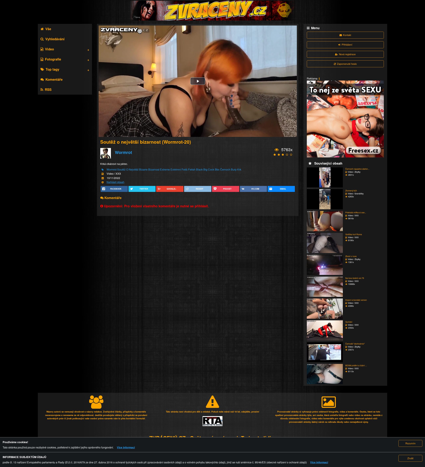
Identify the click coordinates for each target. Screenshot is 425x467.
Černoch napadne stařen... (357, 168)
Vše (48, 28)
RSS (48, 89)
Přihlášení (347, 44)
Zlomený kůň (351, 190)
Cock (211, 169)
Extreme (165, 169)
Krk (239, 169)
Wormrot (123, 152)
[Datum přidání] (102, 178)
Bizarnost (153, 169)
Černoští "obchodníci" (355, 343)
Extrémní (175, 169)
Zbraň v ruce (351, 256)
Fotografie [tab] (53, 59)
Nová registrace (347, 54)
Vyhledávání (55, 38)
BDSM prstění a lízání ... (356, 365)
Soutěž (121, 169)
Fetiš (184, 169)
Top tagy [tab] (52, 69)
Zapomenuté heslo (347, 63)
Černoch (225, 169)
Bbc (217, 169)
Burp (234, 169)
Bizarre (143, 169)
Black (199, 169)
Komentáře (54, 79)
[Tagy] (102, 170)
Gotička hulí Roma (353, 234)
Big (205, 169)
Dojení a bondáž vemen (356, 299)
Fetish (191, 169)
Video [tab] (49, 49)
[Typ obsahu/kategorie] (102, 174)
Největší (133, 169)
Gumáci (348, 321)
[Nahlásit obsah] (102, 182)
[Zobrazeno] (276, 150)
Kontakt (347, 35)
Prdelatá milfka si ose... (355, 212)
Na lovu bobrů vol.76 (354, 278)
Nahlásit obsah (115, 182)
